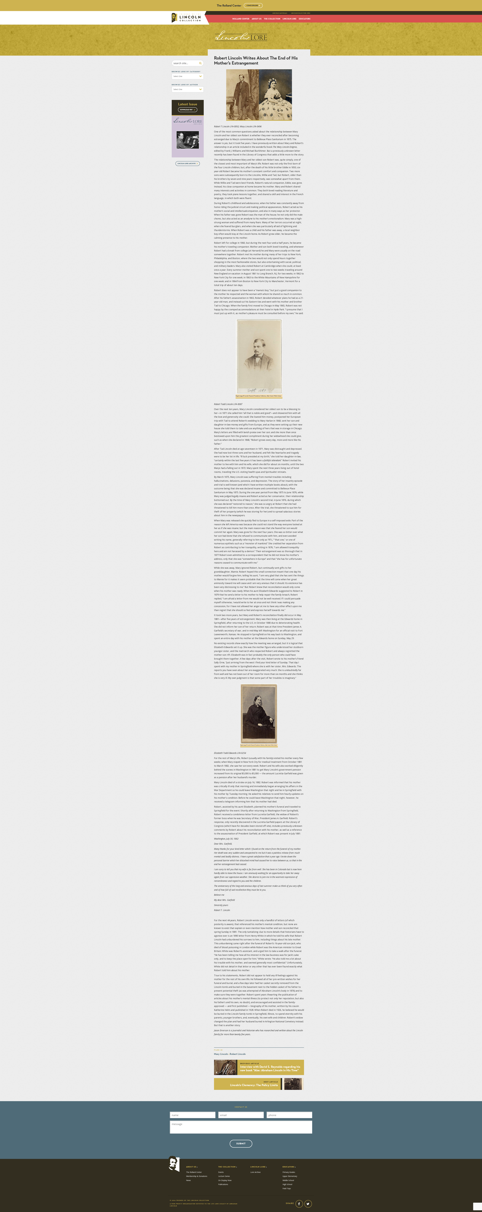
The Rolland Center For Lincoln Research (186, 18)
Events (221, 1172)
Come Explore (252, 5)
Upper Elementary (290, 1176)
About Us (256, 19)
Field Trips (287, 1188)
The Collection (272, 19)
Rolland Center (240, 19)
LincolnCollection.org (300, 13)
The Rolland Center (194, 1172)
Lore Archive (255, 1172)
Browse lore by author (185, 85)
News (188, 1180)
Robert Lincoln (238, 1054)
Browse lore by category (186, 72)
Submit (241, 1143)
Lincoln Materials (280, 13)
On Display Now (224, 1180)
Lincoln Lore (289, 19)
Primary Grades (289, 1172)
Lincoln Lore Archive (186, 163)
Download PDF (186, 110)
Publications (223, 1184)
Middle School (288, 1180)
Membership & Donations (196, 1176)
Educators (304, 19)
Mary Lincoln (221, 1054)
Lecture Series (224, 1176)
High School (287, 1184)
